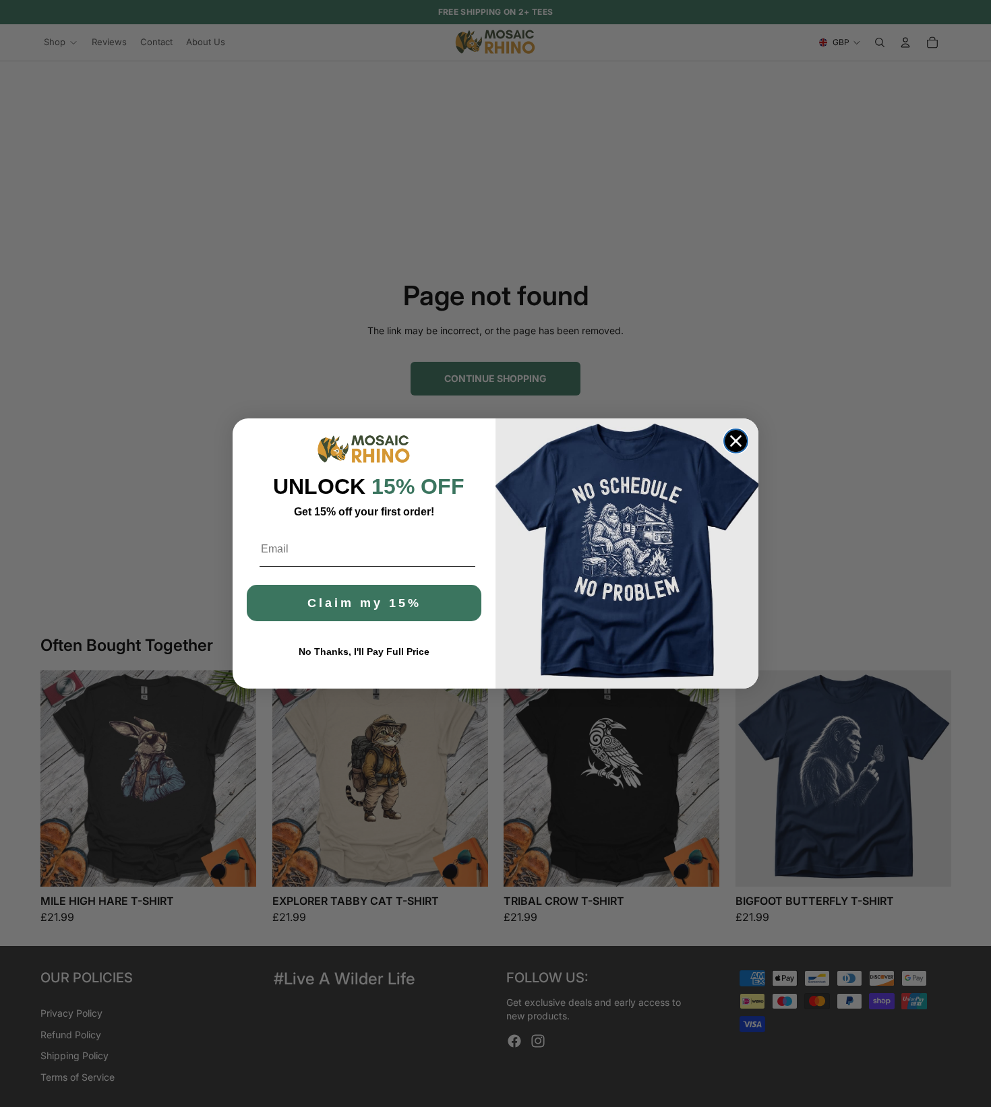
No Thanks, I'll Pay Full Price (364, 651)
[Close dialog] (736, 441)
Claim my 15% (364, 603)
